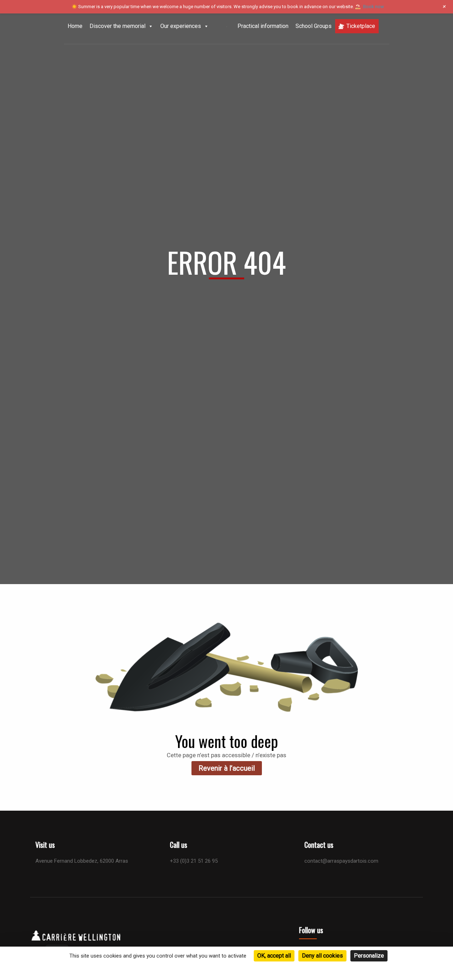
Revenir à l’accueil (227, 768)
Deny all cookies (322, 955)
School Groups (314, 26)
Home (75, 26)
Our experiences (180, 26)
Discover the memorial (117, 26)
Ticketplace (360, 26)
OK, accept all (274, 955)
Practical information (262, 26)
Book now (373, 6)
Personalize (369, 955)
